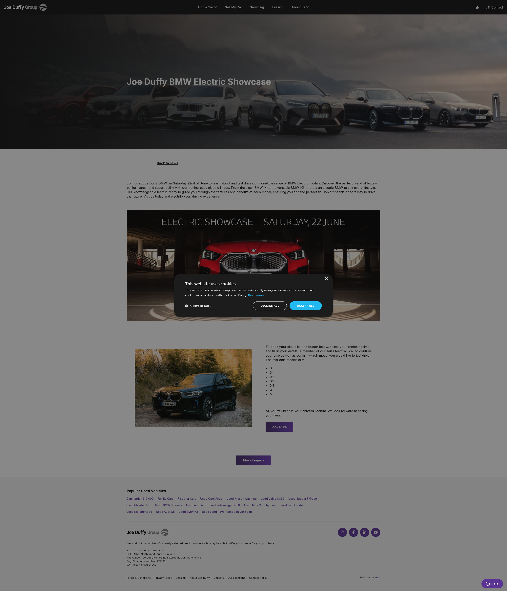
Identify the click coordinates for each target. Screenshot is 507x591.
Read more (256, 295)
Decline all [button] (270, 305)
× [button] (326, 278)
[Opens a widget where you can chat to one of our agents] (492, 584)
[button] (198, 305)
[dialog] (253, 295)
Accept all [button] (305, 305)
